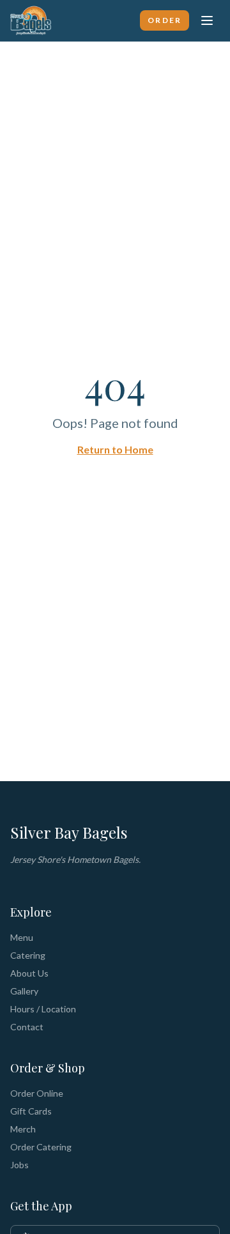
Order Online (36, 1093)
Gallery (24, 991)
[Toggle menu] (207, 20)
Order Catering (41, 1146)
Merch (23, 1129)
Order (164, 20)
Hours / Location (43, 1008)
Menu (21, 937)
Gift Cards (31, 1111)
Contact (26, 1026)
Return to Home (115, 449)
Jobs (19, 1164)
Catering (27, 955)
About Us (29, 973)
